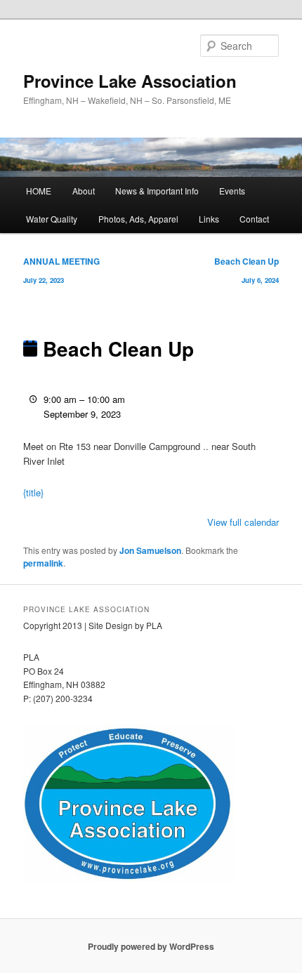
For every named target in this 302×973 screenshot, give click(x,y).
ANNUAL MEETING (61, 269)
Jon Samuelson (150, 550)
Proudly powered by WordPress (151, 946)
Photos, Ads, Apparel (138, 219)
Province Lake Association (130, 81)
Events (232, 191)
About (83, 191)
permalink (43, 563)
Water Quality (51, 219)
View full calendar (243, 522)
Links (209, 219)
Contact (254, 219)
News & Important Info (157, 191)
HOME (38, 191)
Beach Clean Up (246, 269)
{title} (33, 492)
